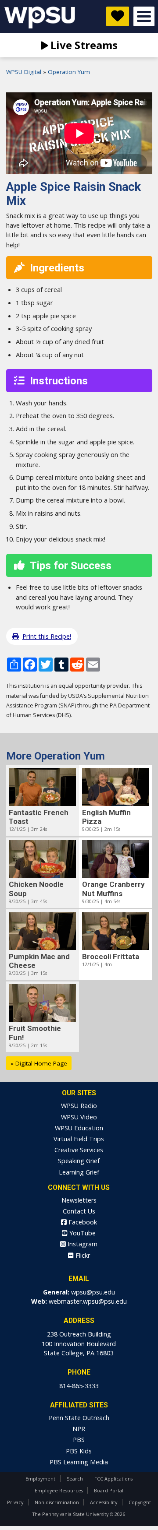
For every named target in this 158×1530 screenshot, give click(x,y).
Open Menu (143, 16)
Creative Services (78, 1150)
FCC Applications (113, 1478)
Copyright (140, 1502)
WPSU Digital (23, 72)
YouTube (82, 1233)
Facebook (82, 1222)
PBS (79, 1439)
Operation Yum (69, 72)
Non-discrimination (57, 1502)
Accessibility (103, 1502)
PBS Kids (79, 1451)
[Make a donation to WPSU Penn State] (117, 16)
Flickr (82, 1255)
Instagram (81, 1244)
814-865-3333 (79, 1386)
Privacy (15, 1502)
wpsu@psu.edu (93, 1292)
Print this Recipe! (46, 636)
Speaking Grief (79, 1161)
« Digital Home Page (39, 1063)
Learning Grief (79, 1172)
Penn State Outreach (79, 1418)
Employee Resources (59, 1490)
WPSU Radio (79, 1105)
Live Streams (83, 45)
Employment (40, 1478)
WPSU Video (79, 1117)
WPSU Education (79, 1128)
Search (75, 1478)
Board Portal (108, 1490)
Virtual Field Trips (79, 1139)
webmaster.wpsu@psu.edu (88, 1301)
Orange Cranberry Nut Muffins (113, 888)
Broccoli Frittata (110, 956)
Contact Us (79, 1211)
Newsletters (79, 1200)
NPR (78, 1428)
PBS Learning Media (79, 1462)
